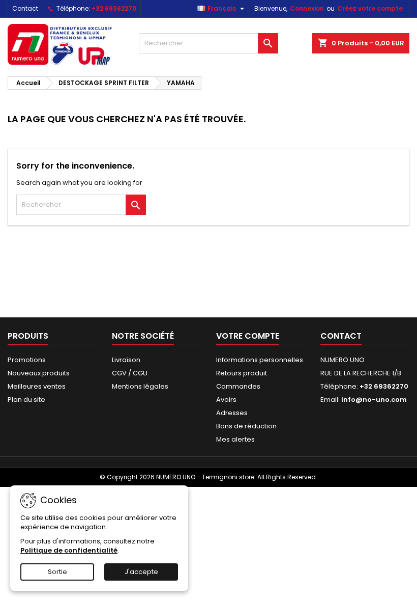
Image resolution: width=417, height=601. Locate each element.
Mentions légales (140, 386)
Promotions (27, 360)
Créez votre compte (370, 8)
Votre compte (247, 336)
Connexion (307, 8)
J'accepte (141, 572)
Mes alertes (235, 439)
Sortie (57, 572)
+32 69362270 (114, 8)
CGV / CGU (129, 373)
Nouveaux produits (39, 373)
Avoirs (226, 399)
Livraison (126, 360)
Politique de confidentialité (68, 550)
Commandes (238, 386)
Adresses (232, 413)
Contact (25, 8)
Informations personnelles (259, 360)
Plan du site (26, 399)
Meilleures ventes (37, 386)
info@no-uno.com (374, 399)
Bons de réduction (246, 426)
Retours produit (241, 373)
